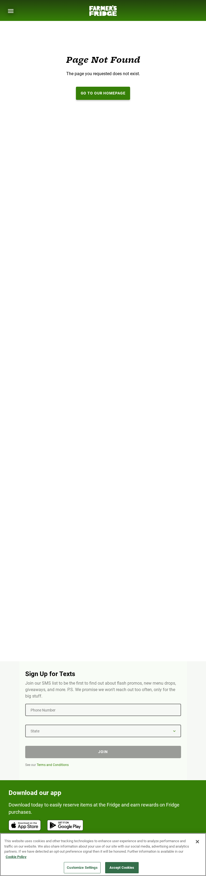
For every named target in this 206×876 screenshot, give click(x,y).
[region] (103, 854)
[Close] (197, 842)
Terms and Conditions (53, 765)
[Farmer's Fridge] (103, 10)
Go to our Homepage (103, 93)
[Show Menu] (10, 11)
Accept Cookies (121, 868)
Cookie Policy (16, 857)
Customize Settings (82, 868)
